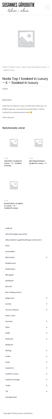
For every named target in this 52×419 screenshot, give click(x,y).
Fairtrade (26, 321)
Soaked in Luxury (26, 373)
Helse (26, 327)
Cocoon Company (26, 309)
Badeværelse (10, 269)
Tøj (26, 391)
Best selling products (13, 292)
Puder (26, 362)
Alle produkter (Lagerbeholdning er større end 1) (23, 240)
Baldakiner (9, 280)
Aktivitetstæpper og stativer (16, 234)
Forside (4, 67)
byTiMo (26, 303)
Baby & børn (26, 257)
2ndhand (8, 228)
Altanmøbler (10, 251)
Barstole (8, 286)
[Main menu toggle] (47, 7)
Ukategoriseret (11, 397)
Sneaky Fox (26, 367)
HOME (26, 332)
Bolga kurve (26, 298)
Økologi (26, 350)
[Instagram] (26, 409)
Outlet (26, 356)
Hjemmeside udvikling (41, 413)
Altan (7, 246)
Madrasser (26, 338)
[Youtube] (21, 409)
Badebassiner (10, 263)
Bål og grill (9, 275)
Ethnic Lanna (10, 315)
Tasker (26, 385)
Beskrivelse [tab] (6, 100)
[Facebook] (31, 409)
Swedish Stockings (26, 379)
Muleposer (9, 345)
